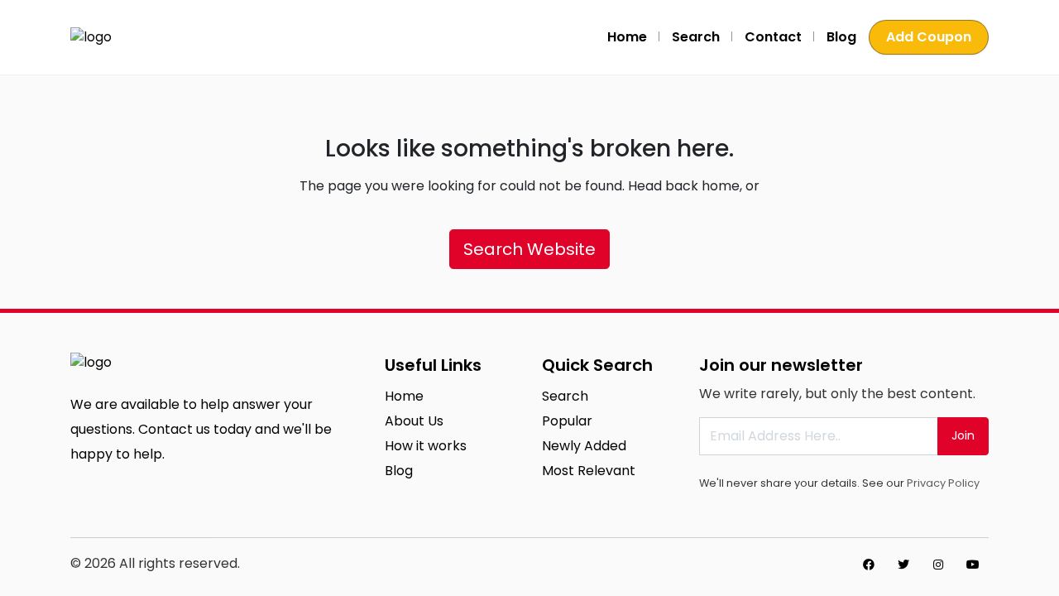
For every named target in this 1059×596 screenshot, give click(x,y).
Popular (567, 420)
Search (696, 36)
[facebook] (868, 564)
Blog (841, 36)
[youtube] (973, 564)
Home (627, 36)
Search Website (529, 249)
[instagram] (938, 564)
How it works (426, 445)
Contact (773, 36)
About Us (414, 420)
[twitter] (903, 564)
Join (963, 435)
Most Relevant (588, 470)
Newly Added (584, 445)
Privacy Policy (943, 483)
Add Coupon (928, 36)
